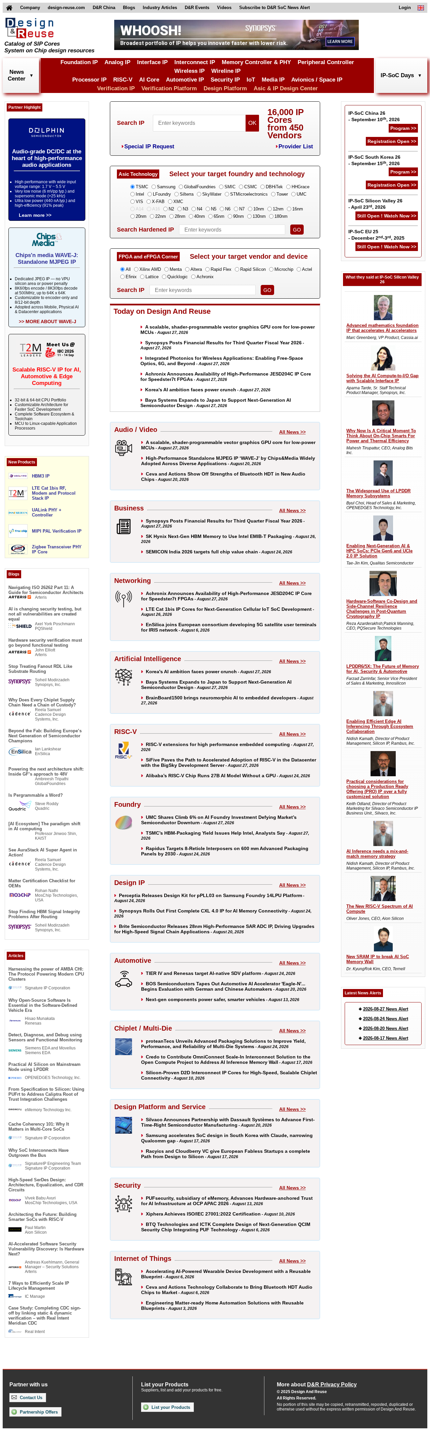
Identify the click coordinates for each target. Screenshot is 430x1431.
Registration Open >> (392, 141)
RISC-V (122, 80)
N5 (213, 208)
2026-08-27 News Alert (385, 1008)
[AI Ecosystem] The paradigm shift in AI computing (44, 826)
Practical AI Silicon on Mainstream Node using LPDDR (44, 1067)
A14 (139, 208)
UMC (301, 194)
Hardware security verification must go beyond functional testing (45, 643)
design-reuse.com (66, 7)
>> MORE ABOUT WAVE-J (47, 321)
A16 (156, 208)
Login (405, 7)
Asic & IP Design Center (286, 88)
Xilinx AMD (150, 269)
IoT (251, 80)
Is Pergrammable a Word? (35, 795)
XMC (178, 201)
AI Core (149, 80)
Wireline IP (226, 71)
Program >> (403, 128)
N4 (199, 208)
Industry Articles (160, 7)
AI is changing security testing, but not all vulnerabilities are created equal (44, 614)
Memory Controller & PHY (256, 62)
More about (317, 1384)
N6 (227, 208)
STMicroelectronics (249, 194)
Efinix (131, 276)
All (128, 269)
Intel (140, 194)
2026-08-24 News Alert (385, 1018)
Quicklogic (177, 276)
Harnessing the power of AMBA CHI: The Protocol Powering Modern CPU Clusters (46, 974)
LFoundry (162, 194)
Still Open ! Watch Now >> (386, 215)
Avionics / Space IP (316, 80)
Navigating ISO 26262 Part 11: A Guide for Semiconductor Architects (45, 590)
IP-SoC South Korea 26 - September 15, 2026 (374, 160)
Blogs (129, 7)
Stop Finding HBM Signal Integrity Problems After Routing (44, 914)
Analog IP (117, 62)
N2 (171, 208)
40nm (199, 216)
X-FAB (158, 201)
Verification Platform (169, 88)
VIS (139, 201)
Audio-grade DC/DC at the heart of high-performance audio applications (47, 158)
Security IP (225, 80)
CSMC (250, 186)
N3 (185, 208)
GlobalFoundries (200, 186)
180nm (281, 216)
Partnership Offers (38, 1412)
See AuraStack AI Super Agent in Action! (42, 852)
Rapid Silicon (253, 269)
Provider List (295, 146)
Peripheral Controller (326, 62)
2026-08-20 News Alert (385, 1028)
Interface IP (152, 62)
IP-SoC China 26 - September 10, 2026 (374, 116)
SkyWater (211, 194)
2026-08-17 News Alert (385, 1038)
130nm (259, 216)
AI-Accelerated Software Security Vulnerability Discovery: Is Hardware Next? (46, 1248)
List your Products (170, 1407)
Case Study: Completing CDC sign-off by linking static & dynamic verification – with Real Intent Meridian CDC (44, 1315)
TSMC (142, 186)
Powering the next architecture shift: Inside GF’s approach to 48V (46, 772)
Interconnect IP (194, 62)
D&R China (104, 7)
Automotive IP (185, 80)
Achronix (205, 276)
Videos (224, 7)
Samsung (166, 186)
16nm (297, 208)
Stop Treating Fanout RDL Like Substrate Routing (40, 669)
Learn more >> (35, 215)
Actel (307, 269)
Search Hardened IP (145, 229)
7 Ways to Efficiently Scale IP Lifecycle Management (38, 1286)
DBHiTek (274, 186)
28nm (180, 216)
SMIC (229, 186)
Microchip (283, 269)
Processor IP (89, 80)
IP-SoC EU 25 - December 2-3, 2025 (376, 235)
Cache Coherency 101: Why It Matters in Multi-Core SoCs (38, 1127)
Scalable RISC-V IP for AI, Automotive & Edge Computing (46, 376)
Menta (176, 269)
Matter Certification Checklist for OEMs (41, 883)
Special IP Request (149, 146)
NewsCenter (17, 75)
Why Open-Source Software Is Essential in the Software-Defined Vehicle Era (42, 1005)
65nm (219, 216)
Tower (282, 194)
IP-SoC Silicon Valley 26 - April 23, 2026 (375, 204)
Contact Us (30, 1397)
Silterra (187, 194)
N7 (242, 208)
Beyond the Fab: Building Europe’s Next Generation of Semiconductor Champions (45, 735)
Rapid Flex (221, 269)
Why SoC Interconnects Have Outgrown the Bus (38, 1153)
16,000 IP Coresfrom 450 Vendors (285, 123)
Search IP (130, 122)
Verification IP (116, 88)
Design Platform (225, 88)
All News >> (292, 432)
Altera (196, 269)
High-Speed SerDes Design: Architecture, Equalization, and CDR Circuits (45, 1184)
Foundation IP (79, 62)
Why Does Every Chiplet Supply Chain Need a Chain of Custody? (42, 702)
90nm (238, 216)
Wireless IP (189, 71)
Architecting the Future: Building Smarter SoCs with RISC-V (42, 1217)
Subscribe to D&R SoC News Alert (274, 7)
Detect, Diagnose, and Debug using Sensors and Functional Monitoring (45, 1037)
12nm (278, 208)
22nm (160, 216)
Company (30, 7)
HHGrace (300, 186)
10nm (258, 208)
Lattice (152, 276)
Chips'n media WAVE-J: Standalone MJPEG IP (46, 258)
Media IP (273, 80)
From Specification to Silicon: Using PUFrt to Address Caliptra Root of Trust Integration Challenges (46, 1094)
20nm (141, 216)
